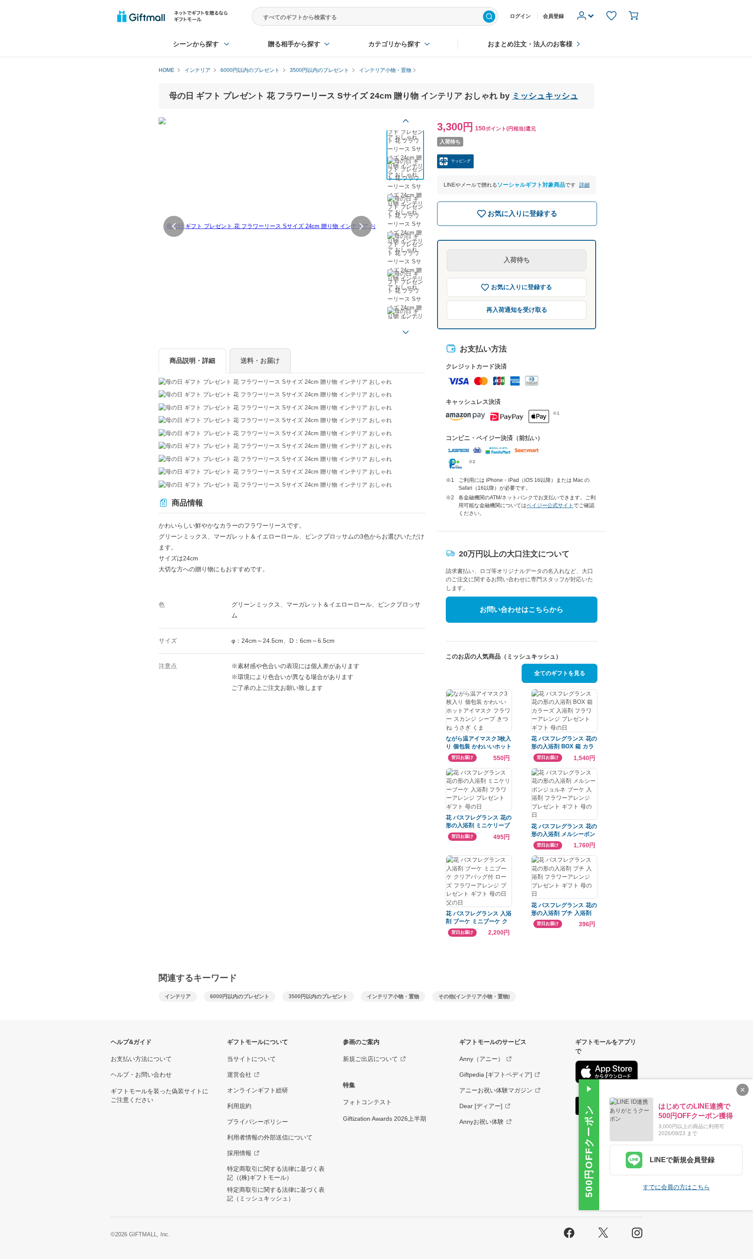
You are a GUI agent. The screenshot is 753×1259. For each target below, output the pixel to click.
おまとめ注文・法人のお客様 (530, 44)
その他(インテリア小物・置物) (474, 996)
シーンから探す (196, 44)
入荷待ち (517, 259)
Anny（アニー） (481, 1058)
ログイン (520, 16)
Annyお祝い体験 (481, 1121)
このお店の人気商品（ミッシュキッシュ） (504, 656)
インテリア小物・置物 (393, 996)
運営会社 (239, 1074)
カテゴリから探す (394, 44)
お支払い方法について (141, 1058)
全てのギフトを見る (559, 673)
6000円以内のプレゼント (239, 996)
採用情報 (239, 1153)
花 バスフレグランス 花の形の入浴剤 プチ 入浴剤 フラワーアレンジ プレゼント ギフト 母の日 (564, 909)
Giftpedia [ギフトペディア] (495, 1074)
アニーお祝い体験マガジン (496, 1090)
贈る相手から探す (294, 44)
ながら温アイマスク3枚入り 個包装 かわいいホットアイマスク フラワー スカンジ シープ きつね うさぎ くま (479, 743)
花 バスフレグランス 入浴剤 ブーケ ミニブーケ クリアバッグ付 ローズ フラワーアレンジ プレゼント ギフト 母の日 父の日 (479, 917)
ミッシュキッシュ (545, 95)
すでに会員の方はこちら (676, 1187)
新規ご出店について (370, 1058)
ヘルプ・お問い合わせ (141, 1074)
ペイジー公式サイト (549, 505)
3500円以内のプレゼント (318, 996)
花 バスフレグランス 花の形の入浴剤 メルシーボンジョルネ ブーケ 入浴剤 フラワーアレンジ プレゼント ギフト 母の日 (564, 830)
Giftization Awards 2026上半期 (384, 1118)
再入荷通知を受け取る (516, 309)
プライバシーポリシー (257, 1121)
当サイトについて (251, 1058)
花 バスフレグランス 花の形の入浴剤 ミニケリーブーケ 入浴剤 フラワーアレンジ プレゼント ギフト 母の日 (479, 821)
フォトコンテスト (367, 1102)
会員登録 (553, 16)
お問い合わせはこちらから (521, 609)
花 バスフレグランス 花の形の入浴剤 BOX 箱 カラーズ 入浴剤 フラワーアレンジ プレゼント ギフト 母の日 (564, 743)
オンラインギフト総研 (257, 1090)
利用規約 (239, 1105)
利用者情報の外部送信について (269, 1137)
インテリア (178, 996)
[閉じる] (742, 1090)
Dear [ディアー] (480, 1105)
